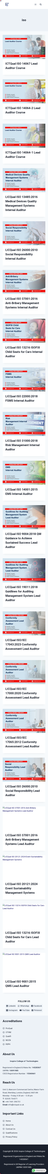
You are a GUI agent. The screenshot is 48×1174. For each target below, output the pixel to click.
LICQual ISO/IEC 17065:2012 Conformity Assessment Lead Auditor (22, 742)
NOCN (8, 1040)
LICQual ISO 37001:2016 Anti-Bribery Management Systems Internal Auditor (22, 303)
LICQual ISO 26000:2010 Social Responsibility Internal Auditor (21, 254)
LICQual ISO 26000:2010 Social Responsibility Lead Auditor (22, 791)
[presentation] (24, 47)
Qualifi (8, 1036)
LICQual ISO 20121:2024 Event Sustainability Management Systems (21, 888)
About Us (10, 1125)
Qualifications (11, 1133)
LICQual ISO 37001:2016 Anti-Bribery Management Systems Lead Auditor (22, 840)
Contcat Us (10, 1129)
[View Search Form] (41, 4)
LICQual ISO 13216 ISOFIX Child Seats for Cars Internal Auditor (23, 352)
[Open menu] (35, 4)
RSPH (8, 1044)
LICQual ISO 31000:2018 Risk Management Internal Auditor (22, 445)
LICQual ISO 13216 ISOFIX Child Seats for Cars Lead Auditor (22, 937)
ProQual (9, 1028)
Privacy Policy (11, 1137)
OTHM (8, 1032)
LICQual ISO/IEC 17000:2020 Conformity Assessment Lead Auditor (22, 693)
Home (8, 1121)
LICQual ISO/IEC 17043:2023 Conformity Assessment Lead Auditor (22, 644)
